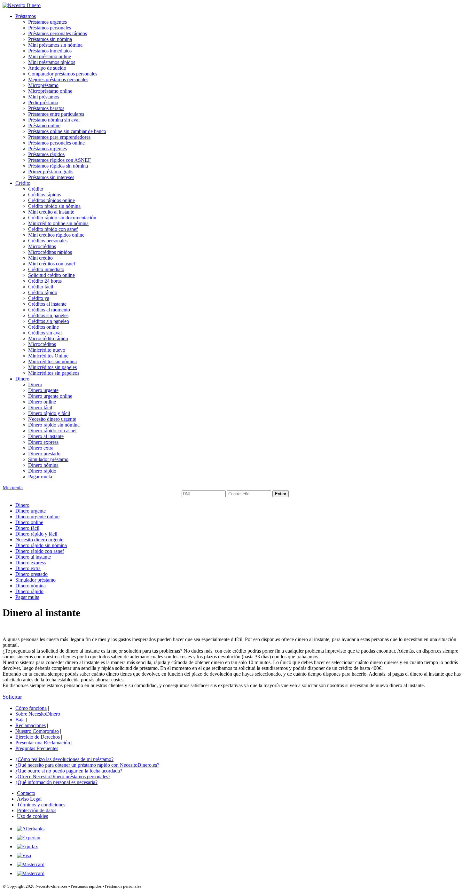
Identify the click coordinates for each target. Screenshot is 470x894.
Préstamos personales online (56, 142)
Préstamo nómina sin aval (54, 119)
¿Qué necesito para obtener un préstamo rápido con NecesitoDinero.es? (87, 765)
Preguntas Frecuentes (36, 748)
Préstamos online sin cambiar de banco (67, 131)
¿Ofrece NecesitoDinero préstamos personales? (62, 776)
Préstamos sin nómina (50, 39)
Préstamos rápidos (46, 154)
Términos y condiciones (41, 804)
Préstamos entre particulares (56, 114)
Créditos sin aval (45, 332)
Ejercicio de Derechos (37, 737)
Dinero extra (40, 448)
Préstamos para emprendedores (59, 137)
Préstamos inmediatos (50, 50)
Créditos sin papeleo (48, 321)
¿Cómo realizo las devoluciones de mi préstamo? (64, 759)
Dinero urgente (43, 390)
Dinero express (43, 442)
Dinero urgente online (50, 396)
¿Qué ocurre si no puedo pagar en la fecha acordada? (68, 770)
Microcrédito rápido (48, 338)
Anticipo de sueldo (47, 68)
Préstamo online (44, 125)
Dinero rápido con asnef (52, 430)
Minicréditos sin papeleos (53, 373)
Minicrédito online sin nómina (58, 223)
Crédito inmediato (46, 269)
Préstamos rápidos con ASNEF (59, 160)
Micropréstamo (43, 85)
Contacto (26, 793)
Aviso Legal (29, 799)
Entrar (280, 493)
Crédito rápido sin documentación (62, 217)
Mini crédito (40, 258)
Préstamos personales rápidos (57, 33)
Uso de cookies (32, 816)
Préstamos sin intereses (51, 177)
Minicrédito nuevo (46, 350)
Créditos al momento (49, 309)
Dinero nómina (43, 465)
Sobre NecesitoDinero (37, 714)
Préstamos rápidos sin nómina (58, 166)
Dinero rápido (42, 471)
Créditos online (43, 327)
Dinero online (42, 401)
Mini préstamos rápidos (51, 62)
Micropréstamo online (50, 91)
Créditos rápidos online (51, 200)
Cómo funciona (31, 708)
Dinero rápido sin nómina (54, 424)
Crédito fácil (40, 286)
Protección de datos (36, 810)
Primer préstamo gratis (50, 171)
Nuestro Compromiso (37, 731)
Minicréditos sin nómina (52, 361)
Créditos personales (47, 240)
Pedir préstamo (43, 102)
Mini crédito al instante (51, 212)
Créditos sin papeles (48, 315)
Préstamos (25, 16)
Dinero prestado (44, 453)
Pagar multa (40, 476)
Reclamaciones (30, 725)
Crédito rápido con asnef (53, 229)
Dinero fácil (40, 407)
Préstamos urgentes (47, 22)
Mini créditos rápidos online (56, 235)
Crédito (22, 183)
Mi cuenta (13, 487)
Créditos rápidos (44, 194)
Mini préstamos (43, 96)
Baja (20, 719)
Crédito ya (38, 298)
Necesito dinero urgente (52, 419)
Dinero (22, 378)
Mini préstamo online (49, 56)
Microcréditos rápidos (50, 252)
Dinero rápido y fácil (49, 413)
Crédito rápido (42, 292)
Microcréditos (42, 246)
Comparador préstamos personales (62, 73)
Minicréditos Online (48, 355)
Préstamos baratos (46, 108)
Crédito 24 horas (45, 281)
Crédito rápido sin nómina (54, 206)
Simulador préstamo (48, 459)
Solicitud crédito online (51, 275)
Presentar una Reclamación (42, 742)
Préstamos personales (49, 27)
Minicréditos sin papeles (52, 367)
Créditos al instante (47, 304)
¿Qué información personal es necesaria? (56, 782)
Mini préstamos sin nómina (55, 45)
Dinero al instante (46, 436)
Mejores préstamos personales (58, 79)
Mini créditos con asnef (51, 263)
